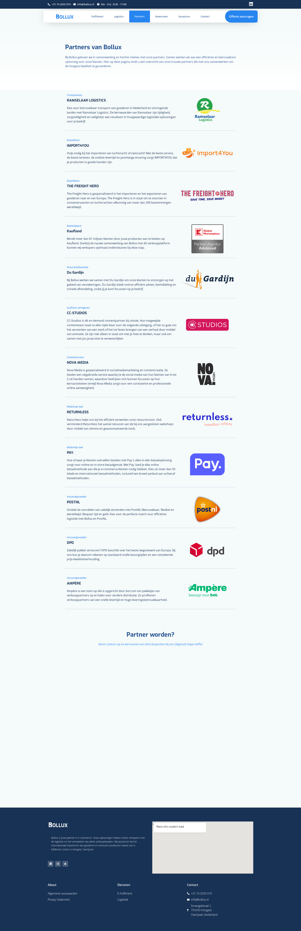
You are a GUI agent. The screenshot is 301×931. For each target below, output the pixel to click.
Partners (139, 16)
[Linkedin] (50, 864)
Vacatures (184, 16)
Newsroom (161, 16)
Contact (205, 16)
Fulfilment (97, 16)
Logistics (119, 16)
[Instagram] (58, 864)
